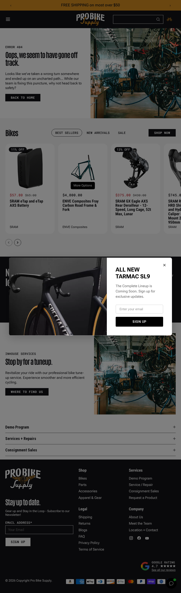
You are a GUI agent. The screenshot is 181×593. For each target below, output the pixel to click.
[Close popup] (164, 265)
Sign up (139, 322)
